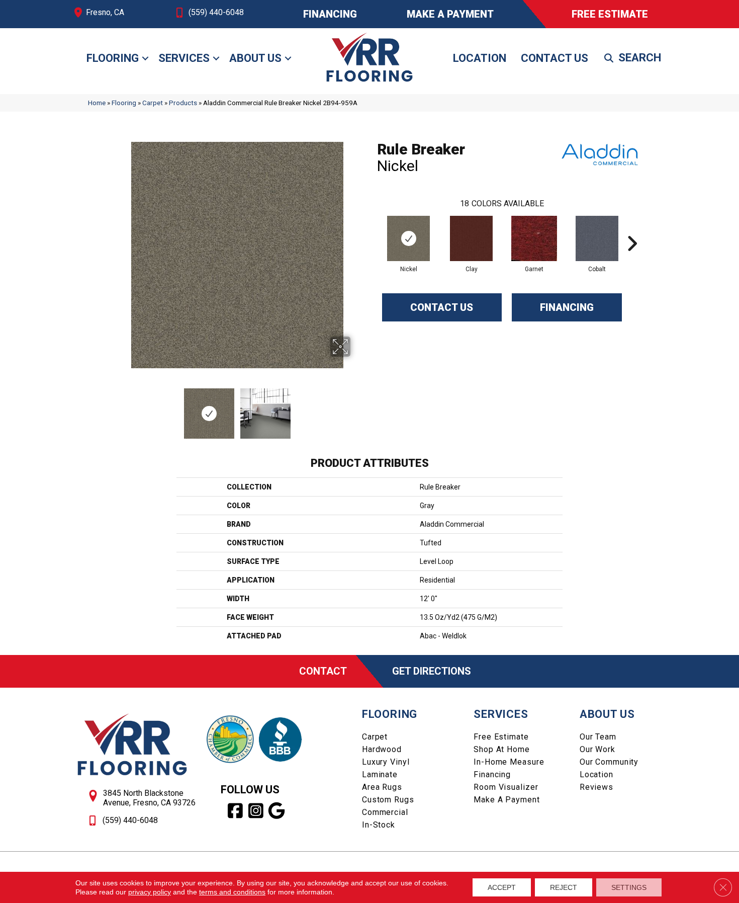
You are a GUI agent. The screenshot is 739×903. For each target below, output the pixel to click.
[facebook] (235, 810)
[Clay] (471, 238)
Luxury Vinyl (386, 762)
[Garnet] (534, 238)
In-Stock (378, 825)
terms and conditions (232, 892)
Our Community (609, 762)
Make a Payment (506, 799)
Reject (563, 887)
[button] (145, 58)
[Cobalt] (597, 238)
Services (184, 58)
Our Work (597, 749)
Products (183, 103)
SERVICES (501, 714)
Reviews (596, 787)
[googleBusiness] (277, 810)
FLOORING (389, 714)
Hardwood (382, 749)
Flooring (112, 58)
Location (479, 58)
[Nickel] (408, 238)
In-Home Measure (509, 762)
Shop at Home (502, 749)
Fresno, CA (105, 12)
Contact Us (554, 58)
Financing (567, 307)
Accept (502, 887)
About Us (255, 58)
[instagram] (256, 810)
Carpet (152, 103)
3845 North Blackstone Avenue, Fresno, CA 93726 (149, 797)
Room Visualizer (506, 787)
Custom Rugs (388, 799)
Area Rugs (382, 787)
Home (97, 103)
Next (357, 408)
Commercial (385, 812)
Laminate (380, 774)
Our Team (598, 737)
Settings (628, 887)
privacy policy (149, 892)
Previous (117, 408)
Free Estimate (501, 737)
